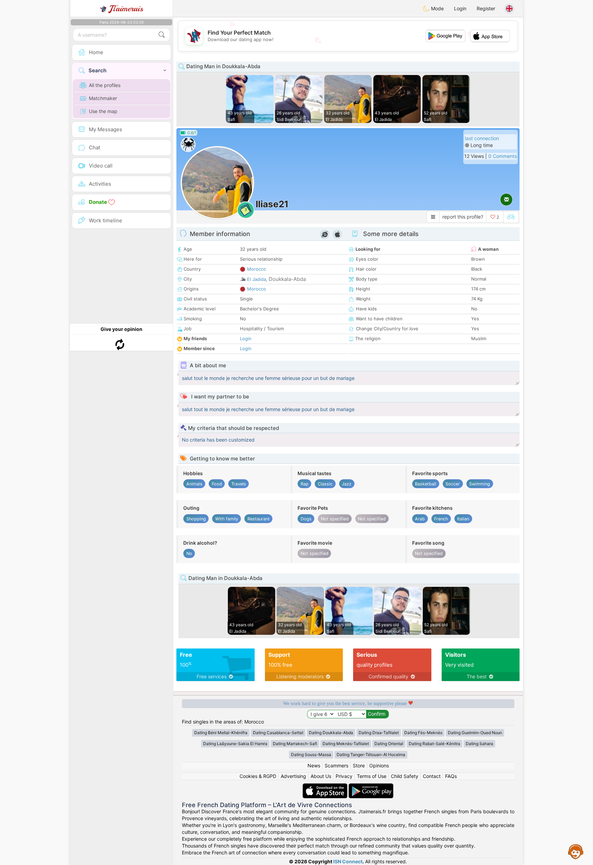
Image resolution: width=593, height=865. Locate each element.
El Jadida (256, 279)
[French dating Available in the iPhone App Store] (326, 787)
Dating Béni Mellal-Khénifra (220, 732)
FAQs (451, 776)
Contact (432, 776)
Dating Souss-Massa (311, 754)
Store (359, 765)
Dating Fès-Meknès (423, 732)
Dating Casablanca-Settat (278, 732)
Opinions (379, 765)
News (313, 765)
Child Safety (404, 776)
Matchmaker (103, 98)
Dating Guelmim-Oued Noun (475, 732)
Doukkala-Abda (287, 279)
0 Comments (502, 156)
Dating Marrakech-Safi (295, 743)
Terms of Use (371, 776)
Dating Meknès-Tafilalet (346, 743)
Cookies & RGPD (258, 776)
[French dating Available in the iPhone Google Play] (371, 787)
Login (460, 8)
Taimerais (126, 8)
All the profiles (104, 85)
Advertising (293, 776)
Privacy (344, 776)
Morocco (256, 269)
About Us (321, 776)
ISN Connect (347, 861)
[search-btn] (162, 35)
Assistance (576, 851)
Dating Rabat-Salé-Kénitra (434, 743)
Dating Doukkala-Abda (331, 732)
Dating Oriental (388, 743)
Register (486, 8)
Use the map (103, 111)
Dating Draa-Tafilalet (379, 732)
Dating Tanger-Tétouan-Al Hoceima (371, 754)
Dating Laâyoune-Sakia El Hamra (235, 743)
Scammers (336, 765)
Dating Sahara (479, 743)
